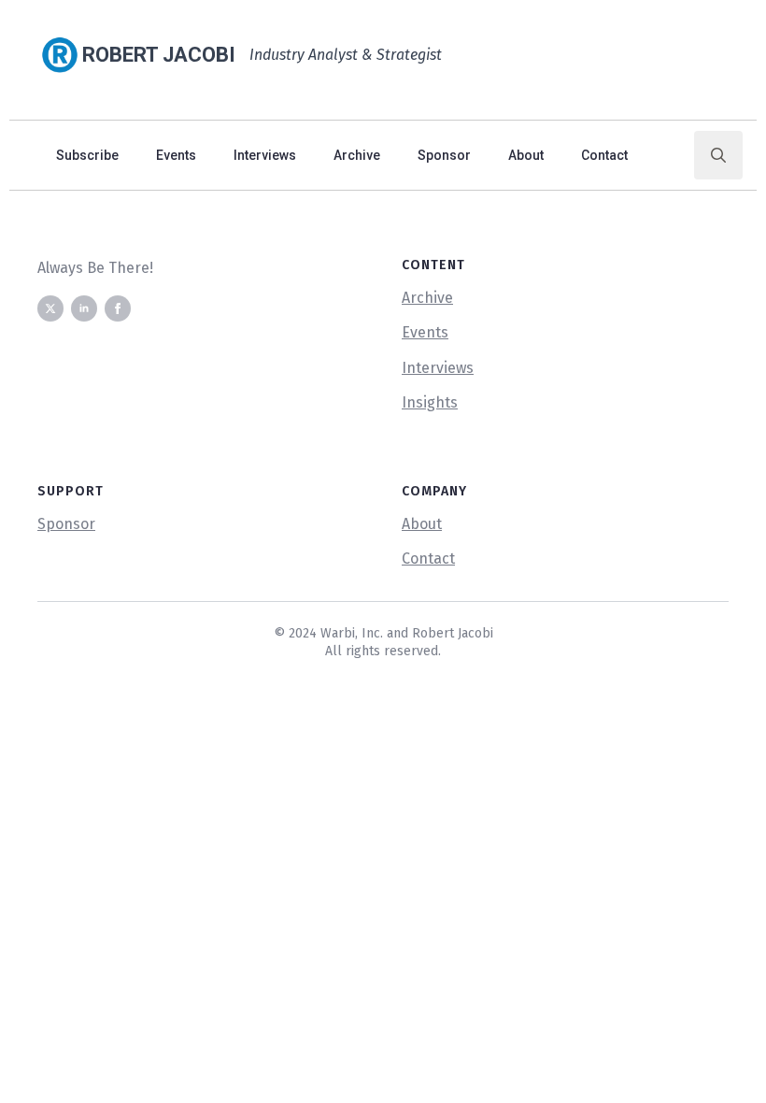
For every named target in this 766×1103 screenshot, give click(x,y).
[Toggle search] (718, 155)
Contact (604, 155)
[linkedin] (84, 308)
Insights (430, 402)
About (526, 155)
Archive (356, 155)
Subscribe (87, 155)
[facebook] (118, 308)
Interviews (265, 155)
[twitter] (50, 308)
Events (176, 155)
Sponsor (444, 155)
